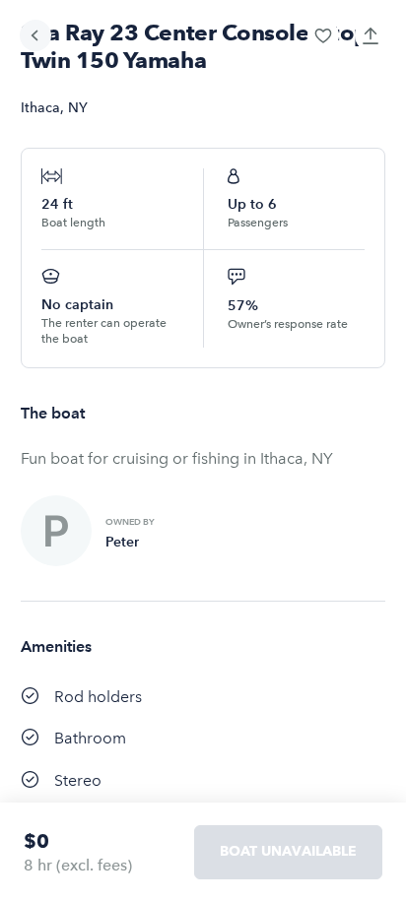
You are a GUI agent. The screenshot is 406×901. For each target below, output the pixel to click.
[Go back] (35, 35)
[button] (323, 35)
